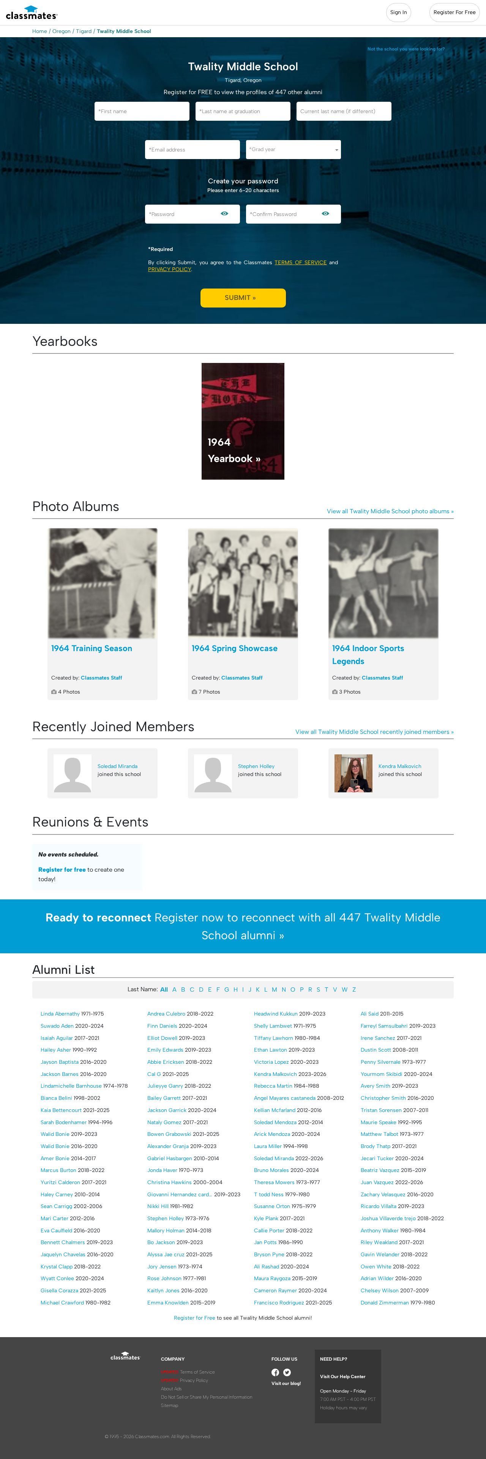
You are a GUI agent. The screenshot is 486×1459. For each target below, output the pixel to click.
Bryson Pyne (269, 1254)
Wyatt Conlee (57, 1278)
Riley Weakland (379, 1242)
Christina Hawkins (169, 1182)
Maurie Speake (378, 1122)
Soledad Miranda (117, 766)
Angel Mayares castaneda (285, 1098)
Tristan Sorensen (381, 1110)
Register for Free (194, 1318)
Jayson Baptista (60, 1062)
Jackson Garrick (166, 1110)
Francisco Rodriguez (279, 1303)
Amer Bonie (55, 1158)
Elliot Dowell (162, 1038)
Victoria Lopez (271, 1062)
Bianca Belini (56, 1098)
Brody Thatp (375, 1146)
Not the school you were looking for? (406, 49)
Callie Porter (269, 1230)
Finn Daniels (162, 1026)
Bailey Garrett (164, 1098)
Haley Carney (57, 1194)
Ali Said (370, 1014)
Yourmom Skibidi (381, 1074)
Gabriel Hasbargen (169, 1158)
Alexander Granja (168, 1146)
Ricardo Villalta (378, 1206)
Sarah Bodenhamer (64, 1122)
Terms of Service (301, 262)
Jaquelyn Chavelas (63, 1254)
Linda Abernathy (60, 1014)
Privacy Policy (169, 269)
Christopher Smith (383, 1098)
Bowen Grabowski (169, 1134)
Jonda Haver (162, 1170)
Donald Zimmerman (385, 1303)
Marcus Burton (58, 1170)
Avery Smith (375, 1086)
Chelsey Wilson (380, 1290)
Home (39, 31)
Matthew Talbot (379, 1134)
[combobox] (293, 149)
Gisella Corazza (59, 1290)
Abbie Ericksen (165, 1062)
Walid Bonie (55, 1134)
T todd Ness (269, 1194)
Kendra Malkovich (400, 766)
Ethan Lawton (270, 1050)
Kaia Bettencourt (61, 1110)
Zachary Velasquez (383, 1194)
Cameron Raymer (275, 1290)
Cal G (154, 1074)
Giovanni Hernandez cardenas (180, 1194)
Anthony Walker (380, 1230)
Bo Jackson (161, 1242)
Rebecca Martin (273, 1086)
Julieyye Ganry (165, 1086)
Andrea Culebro (166, 1014)
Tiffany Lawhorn (273, 1038)
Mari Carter (54, 1218)
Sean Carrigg (56, 1206)
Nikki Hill (158, 1206)
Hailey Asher (56, 1050)
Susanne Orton (272, 1206)
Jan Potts (265, 1242)
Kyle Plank (266, 1218)
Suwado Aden (57, 1026)
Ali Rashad (266, 1266)
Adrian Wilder (377, 1278)
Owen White (376, 1266)
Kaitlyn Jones (163, 1290)
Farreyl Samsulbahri (384, 1026)
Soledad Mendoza (275, 1122)
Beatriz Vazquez (380, 1170)
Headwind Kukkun (276, 1014)
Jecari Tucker (377, 1158)
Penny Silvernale (381, 1062)
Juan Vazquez (377, 1182)
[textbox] (293, 149)
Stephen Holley (256, 766)
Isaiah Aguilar (57, 1038)
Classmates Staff (101, 678)
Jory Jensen (162, 1266)
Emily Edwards (165, 1050)
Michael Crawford (62, 1303)
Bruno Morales (271, 1170)
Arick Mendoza (272, 1134)
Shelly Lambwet (273, 1026)
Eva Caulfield (56, 1230)
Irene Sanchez (378, 1038)
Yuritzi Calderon (60, 1182)
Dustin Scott (376, 1050)
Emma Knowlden (168, 1303)
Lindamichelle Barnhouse (71, 1086)
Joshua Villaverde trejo (388, 1218)
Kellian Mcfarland (274, 1110)
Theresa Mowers (274, 1182)
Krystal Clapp (57, 1266)
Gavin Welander (380, 1254)
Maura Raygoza (272, 1278)
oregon (61, 31)
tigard (84, 31)
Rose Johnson (164, 1278)
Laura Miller (268, 1146)
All (164, 989)
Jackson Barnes (60, 1074)
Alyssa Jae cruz (166, 1254)
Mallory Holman (166, 1230)
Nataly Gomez (164, 1122)
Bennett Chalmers (63, 1242)
